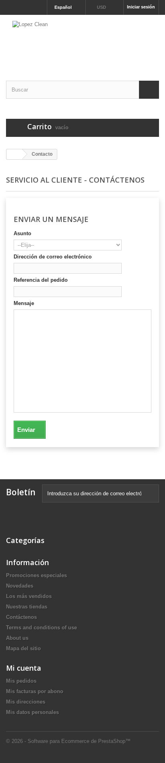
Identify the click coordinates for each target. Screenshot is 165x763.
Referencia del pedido (41, 280)
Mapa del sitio (23, 648)
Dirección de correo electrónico (53, 257)
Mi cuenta (23, 668)
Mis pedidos (21, 681)
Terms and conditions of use (41, 628)
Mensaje (24, 303)
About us (17, 638)
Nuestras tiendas (26, 607)
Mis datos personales (32, 712)
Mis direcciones (25, 702)
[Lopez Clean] (82, 41)
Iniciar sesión (141, 6)
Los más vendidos (29, 596)
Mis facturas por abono (34, 691)
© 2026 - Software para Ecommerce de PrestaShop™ (68, 741)
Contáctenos (21, 617)
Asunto (22, 233)
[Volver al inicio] (14, 154)
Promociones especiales (36, 575)
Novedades (19, 586)
